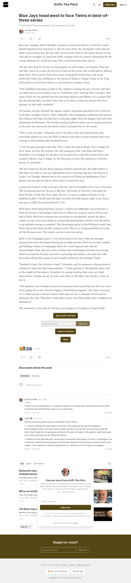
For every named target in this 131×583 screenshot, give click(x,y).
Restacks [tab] (36, 376)
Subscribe (110, 4)
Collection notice (83, 565)
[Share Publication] (99, 4)
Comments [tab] (25, 376)
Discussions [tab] (38, 463)
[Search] (93, 4)
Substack (53, 577)
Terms (71, 565)
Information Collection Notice (64, 516)
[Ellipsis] (111, 399)
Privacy (65, 565)
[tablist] (30, 375)
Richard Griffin (31, 30)
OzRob (27, 418)
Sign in (123, 4)
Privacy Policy (85, 516)
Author (27, 402)
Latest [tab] (28, 463)
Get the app (78, 571)
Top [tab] (21, 463)
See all (24, 526)
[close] (90, 469)
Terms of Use (78, 513)
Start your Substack (59, 571)
